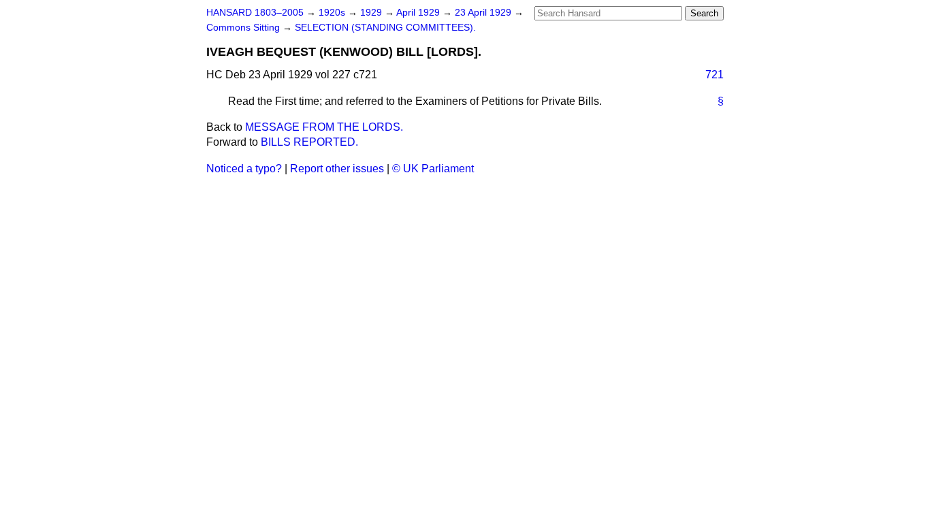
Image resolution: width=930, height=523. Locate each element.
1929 (372, 12)
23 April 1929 (484, 12)
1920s (333, 12)
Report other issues (337, 168)
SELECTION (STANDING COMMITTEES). (385, 27)
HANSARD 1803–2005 (255, 12)
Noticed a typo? (244, 168)
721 (714, 74)
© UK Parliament (433, 168)
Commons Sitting (244, 27)
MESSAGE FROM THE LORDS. (324, 127)
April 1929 (419, 12)
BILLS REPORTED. (309, 142)
